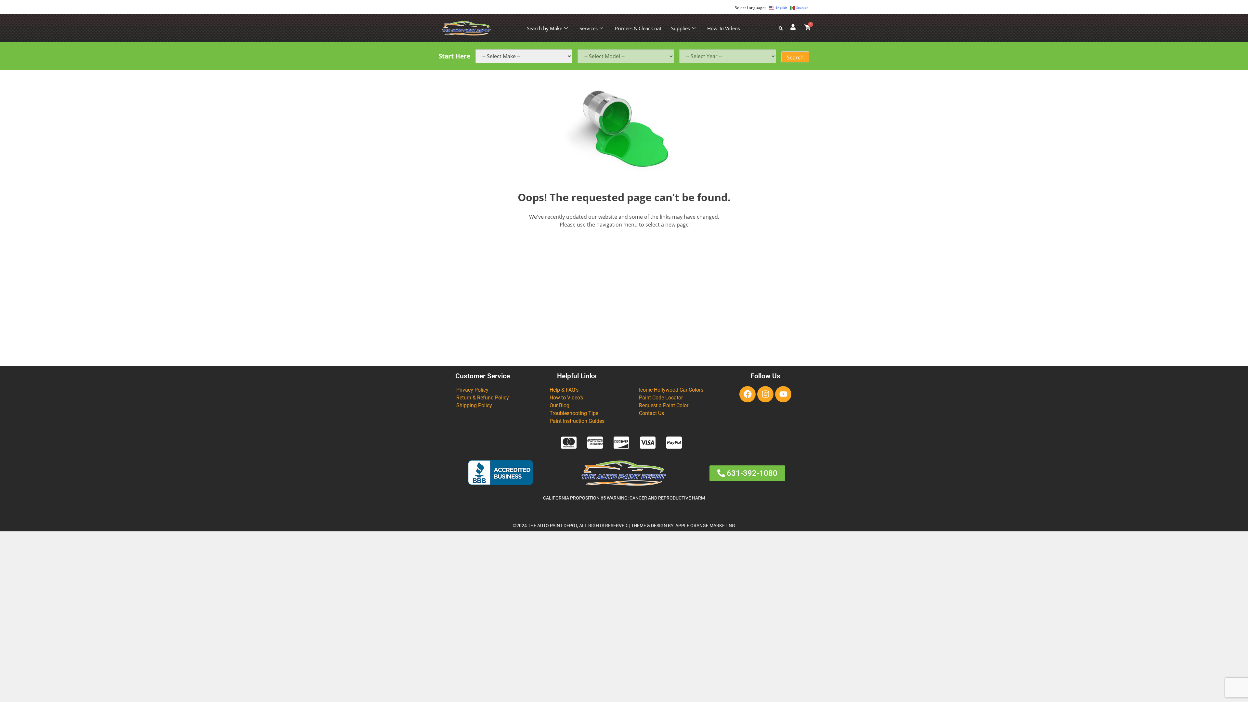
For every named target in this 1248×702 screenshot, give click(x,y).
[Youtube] (783, 394)
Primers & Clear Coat (638, 28)
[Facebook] (747, 394)
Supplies (680, 28)
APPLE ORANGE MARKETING (705, 525)
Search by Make (544, 28)
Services (588, 28)
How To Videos (723, 28)
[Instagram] (765, 394)
